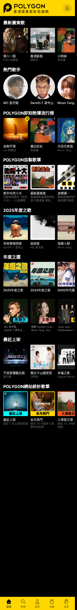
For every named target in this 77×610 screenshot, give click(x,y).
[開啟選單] (67, 8)
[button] (34, 6)
